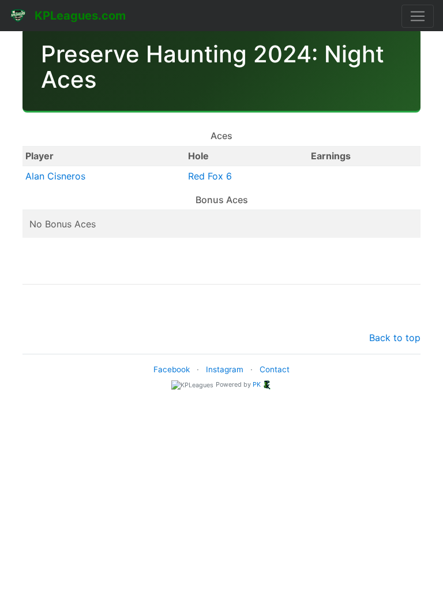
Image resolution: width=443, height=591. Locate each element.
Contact (275, 369)
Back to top (395, 337)
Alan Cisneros (55, 176)
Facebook (171, 369)
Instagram (224, 369)
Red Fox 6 (210, 176)
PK (257, 384)
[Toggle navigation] (417, 16)
